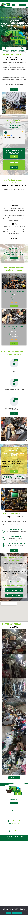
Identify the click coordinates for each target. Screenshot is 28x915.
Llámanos (6, 50)
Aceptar (8, 912)
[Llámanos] (6, 48)
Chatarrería (12, 799)
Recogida (21, 50)
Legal (13, 828)
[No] (26, 910)
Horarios (13, 818)
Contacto (12, 808)
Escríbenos (14, 50)
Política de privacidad (17, 912)
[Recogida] (22, 48)
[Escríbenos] (14, 48)
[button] (3, 103)
